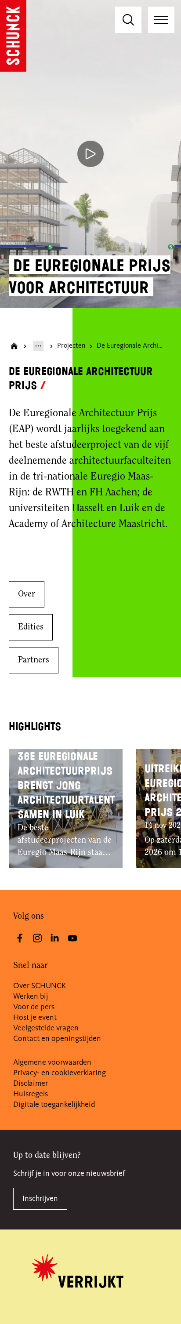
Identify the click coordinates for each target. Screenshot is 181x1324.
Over (26, 594)
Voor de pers (33, 1007)
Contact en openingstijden (57, 1039)
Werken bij (30, 996)
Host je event (35, 1018)
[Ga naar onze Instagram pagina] (37, 938)
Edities (30, 627)
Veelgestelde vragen (46, 1028)
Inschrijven (40, 1199)
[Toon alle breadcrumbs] (38, 346)
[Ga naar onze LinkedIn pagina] (55, 938)
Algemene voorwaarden (52, 1062)
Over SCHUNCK (39, 986)
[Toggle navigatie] (161, 20)
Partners (33, 660)
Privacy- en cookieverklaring (59, 1073)
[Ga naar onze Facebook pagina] (19, 938)
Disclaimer (30, 1084)
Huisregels (30, 1094)
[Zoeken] (128, 20)
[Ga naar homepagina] (14, 346)
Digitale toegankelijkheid (54, 1105)
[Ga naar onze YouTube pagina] (72, 938)
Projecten (71, 345)
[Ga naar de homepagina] (13, 36)
